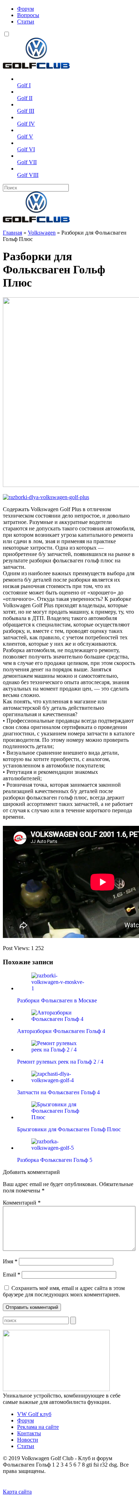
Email (11, 1275)
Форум (25, 9)
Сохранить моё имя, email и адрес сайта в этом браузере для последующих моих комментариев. (64, 1291)
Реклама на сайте (38, 1427)
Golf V (25, 136)
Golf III (25, 111)
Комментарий (22, 1203)
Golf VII (27, 162)
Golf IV (26, 124)
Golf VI (26, 149)
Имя (10, 1261)
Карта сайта (17, 1492)
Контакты (29, 1433)
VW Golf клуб (34, 1414)
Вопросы (28, 15)
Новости (27, 1440)
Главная (12, 233)
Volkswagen (42, 233)
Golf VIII (27, 175)
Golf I (24, 85)
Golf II (24, 98)
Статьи (25, 22)
